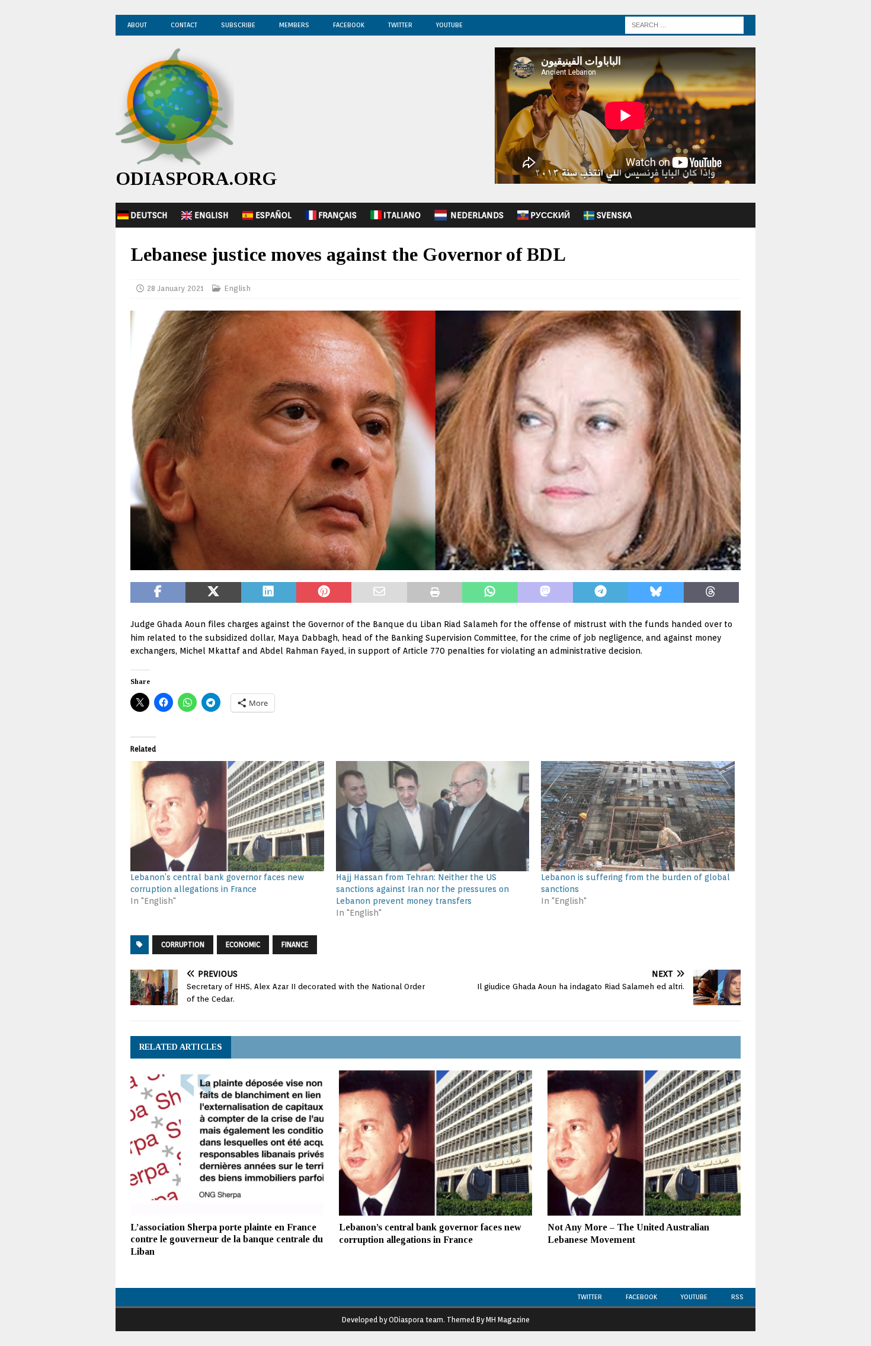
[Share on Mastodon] (545, 592)
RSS (737, 1297)
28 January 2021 (175, 288)
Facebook (348, 25)
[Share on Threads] (711, 592)
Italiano (402, 215)
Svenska (614, 215)
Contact (184, 25)
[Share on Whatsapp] (489, 592)
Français (337, 215)
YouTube (449, 25)
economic (243, 944)
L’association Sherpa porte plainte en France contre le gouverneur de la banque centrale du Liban (226, 1239)
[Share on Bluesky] (655, 592)
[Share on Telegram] (600, 592)
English (211, 215)
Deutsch (149, 215)
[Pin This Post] (323, 592)
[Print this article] (434, 592)
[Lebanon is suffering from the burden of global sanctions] (638, 816)
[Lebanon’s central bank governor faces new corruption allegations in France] (227, 816)
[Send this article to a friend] (378, 592)
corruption (182, 944)
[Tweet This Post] (213, 592)
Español (273, 215)
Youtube (694, 1297)
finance (294, 944)
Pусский (550, 215)
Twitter (400, 25)
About (137, 25)
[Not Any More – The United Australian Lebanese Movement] (644, 1143)
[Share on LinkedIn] (268, 592)
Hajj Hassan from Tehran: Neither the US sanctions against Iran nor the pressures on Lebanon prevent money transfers (422, 889)
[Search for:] (684, 24)
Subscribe (238, 25)
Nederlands (477, 215)
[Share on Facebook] (157, 592)
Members (294, 25)
